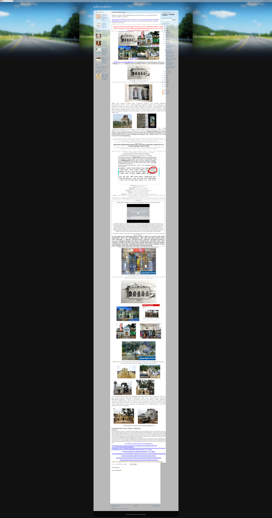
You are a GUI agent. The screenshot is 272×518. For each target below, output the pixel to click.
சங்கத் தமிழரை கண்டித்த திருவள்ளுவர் (101, 71)
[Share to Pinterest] (136, 464)
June (166, 37)
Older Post (156, 506)
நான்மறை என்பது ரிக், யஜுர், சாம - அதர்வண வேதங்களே (104, 25)
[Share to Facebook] (134, 464)
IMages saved (168, 49)
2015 (165, 84)
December (167, 32)
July (166, 36)
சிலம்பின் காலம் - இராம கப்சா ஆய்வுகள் (169, 56)
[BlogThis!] (132, 464)
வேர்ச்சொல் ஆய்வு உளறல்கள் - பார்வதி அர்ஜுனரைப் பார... (169, 63)
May (166, 39)
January (167, 73)
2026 (165, 25)
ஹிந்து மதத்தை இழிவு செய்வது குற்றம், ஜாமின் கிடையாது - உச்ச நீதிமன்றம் (105, 77)
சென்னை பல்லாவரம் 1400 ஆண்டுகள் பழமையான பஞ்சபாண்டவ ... (170, 59)
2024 (165, 28)
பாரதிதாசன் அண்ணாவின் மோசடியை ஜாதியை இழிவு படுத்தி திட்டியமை (105, 17)
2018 (165, 82)
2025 (165, 26)
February (167, 71)
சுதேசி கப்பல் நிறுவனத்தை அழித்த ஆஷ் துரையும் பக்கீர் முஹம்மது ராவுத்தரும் (105, 51)
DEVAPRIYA (166, 93)
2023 (165, 30)
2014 (165, 86)
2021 (165, 77)
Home (135, 506)
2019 (165, 80)
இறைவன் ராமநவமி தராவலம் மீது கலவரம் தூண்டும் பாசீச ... (170, 52)
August (166, 34)
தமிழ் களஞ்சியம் (102, 6)
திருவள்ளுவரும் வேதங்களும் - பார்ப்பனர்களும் (105, 35)
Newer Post (115, 506)
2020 (165, 79)
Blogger (144, 514)
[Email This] (130, 464)
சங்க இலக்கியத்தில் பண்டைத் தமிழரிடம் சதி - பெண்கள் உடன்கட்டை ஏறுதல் (102, 61)
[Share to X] (133, 464)
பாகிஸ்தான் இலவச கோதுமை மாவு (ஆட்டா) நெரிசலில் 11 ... (170, 46)
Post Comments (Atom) (123, 508)
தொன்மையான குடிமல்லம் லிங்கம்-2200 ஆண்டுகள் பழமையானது (105, 44)
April (166, 41)
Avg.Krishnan (167, 91)
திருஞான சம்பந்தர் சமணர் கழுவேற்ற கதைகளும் (102, 67)
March (166, 43)
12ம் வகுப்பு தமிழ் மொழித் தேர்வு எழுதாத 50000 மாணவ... (170, 67)
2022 (165, 75)
